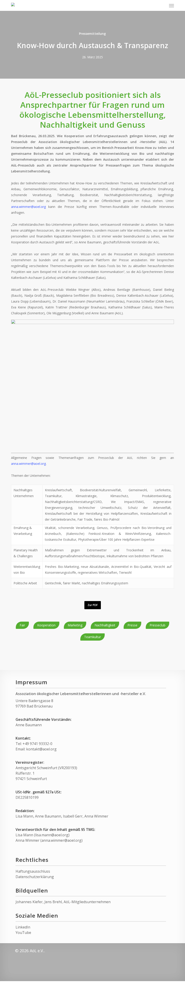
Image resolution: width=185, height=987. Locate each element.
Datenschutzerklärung (35, 876)
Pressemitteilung (92, 33)
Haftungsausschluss (33, 871)
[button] (171, 5)
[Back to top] (92, 984)
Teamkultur (92, 637)
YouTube (23, 932)
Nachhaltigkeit (105, 625)
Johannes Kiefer (29, 901)
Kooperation (46, 625)
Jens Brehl (53, 901)
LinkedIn (23, 927)
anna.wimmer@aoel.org (28, 206)
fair (22, 625)
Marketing (75, 625)
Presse (132, 625)
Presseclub (157, 625)
